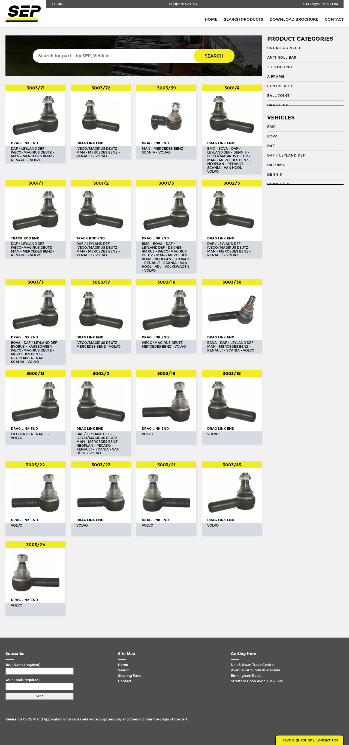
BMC (271, 127)
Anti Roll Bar (282, 57)
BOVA (272, 136)
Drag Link (277, 105)
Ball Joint (278, 96)
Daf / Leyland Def (286, 155)
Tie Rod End (279, 67)
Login (57, 4)
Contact (334, 19)
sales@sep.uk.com (320, 4)
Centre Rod (279, 86)
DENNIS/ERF (279, 184)
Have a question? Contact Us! (309, 740)
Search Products (243, 19)
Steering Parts (129, 676)
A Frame (276, 77)
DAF (271, 146)
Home (211, 19)
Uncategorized (283, 48)
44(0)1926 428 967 (183, 4)
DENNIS (274, 174)
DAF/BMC (276, 165)
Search (214, 56)
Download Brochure (294, 19)
